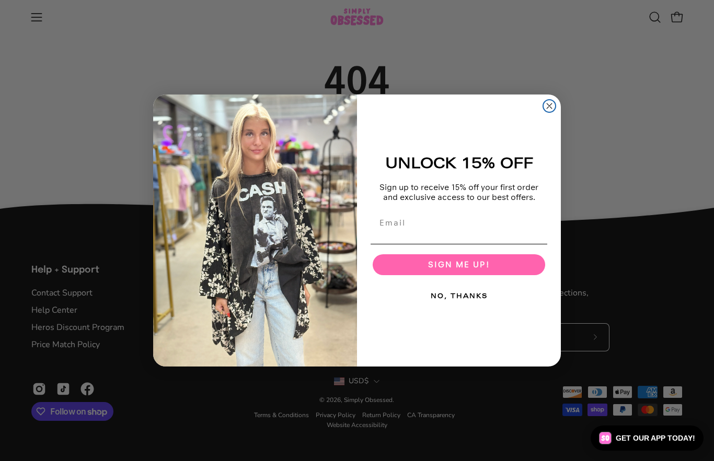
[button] (647, 438)
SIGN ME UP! (459, 264)
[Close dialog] (549, 106)
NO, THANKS (459, 296)
